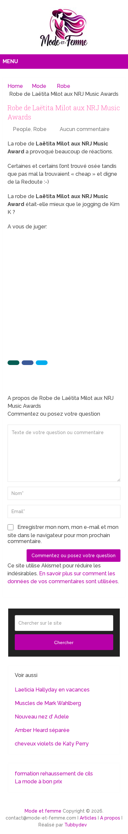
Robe (40, 129)
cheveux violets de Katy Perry (52, 744)
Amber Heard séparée (42, 730)
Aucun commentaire (85, 129)
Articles (88, 818)
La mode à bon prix (38, 781)
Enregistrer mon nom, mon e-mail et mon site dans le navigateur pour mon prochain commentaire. (63, 534)
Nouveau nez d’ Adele (42, 717)
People (22, 129)
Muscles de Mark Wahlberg (48, 703)
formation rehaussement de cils (54, 773)
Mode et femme (43, 811)
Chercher (64, 642)
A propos (110, 818)
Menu (10, 61)
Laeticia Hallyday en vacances (52, 690)
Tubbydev (75, 824)
